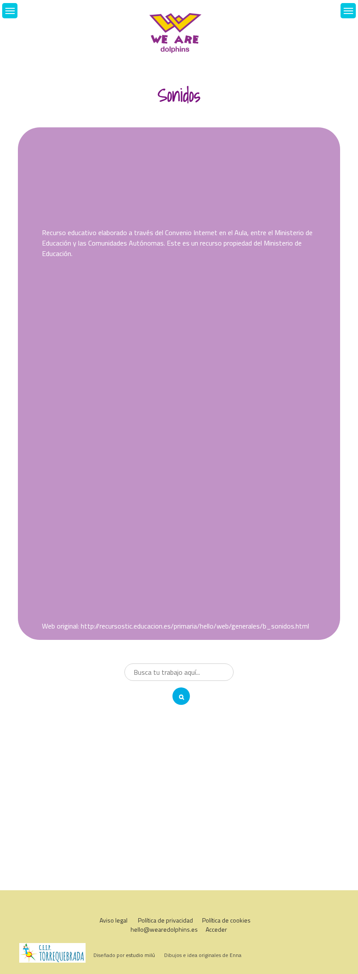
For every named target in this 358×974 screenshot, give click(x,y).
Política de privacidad (165, 920)
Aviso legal (113, 920)
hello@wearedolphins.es (164, 929)
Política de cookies (226, 920)
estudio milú (140, 955)
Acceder (216, 929)
